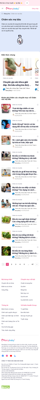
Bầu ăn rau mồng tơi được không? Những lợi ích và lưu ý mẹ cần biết (24, 236)
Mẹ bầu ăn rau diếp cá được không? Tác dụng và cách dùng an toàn (24, 188)
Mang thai (7, 13)
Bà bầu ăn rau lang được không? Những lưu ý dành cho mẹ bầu (24, 252)
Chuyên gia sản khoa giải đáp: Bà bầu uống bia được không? (16, 84)
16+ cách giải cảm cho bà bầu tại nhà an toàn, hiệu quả (24, 141)
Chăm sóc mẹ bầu (16, 13)
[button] (2, 8)
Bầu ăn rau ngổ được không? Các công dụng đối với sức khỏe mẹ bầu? (24, 220)
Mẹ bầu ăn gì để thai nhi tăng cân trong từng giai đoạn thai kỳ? (24, 173)
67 (32, 264)
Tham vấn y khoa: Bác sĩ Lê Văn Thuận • (26, 113)
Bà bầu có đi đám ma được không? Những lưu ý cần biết (24, 157)
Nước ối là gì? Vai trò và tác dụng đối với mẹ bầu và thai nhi (25, 125)
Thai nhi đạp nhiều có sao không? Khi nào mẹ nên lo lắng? (23, 109)
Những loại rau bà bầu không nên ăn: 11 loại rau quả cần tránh (24, 204)
